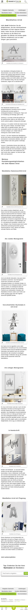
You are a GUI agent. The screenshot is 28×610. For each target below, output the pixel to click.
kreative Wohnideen (20, 12)
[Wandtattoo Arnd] (14, 52)
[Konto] (2, 608)
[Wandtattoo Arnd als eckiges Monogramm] (14, 386)
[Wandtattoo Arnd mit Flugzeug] (14, 517)
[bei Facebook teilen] (15, 561)
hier (2, 224)
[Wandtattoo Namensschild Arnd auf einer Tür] (14, 190)
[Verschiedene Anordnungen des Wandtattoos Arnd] (14, 93)
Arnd (19, 601)
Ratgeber (11, 599)
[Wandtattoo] (13, 1)
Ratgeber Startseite (8, 10)
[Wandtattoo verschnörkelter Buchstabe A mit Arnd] (14, 325)
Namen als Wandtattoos (8, 15)
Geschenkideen (22, 15)
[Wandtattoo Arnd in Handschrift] (14, 449)
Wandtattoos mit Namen (20, 599)
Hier (6, 485)
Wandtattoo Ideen (7, 12)
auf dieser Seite (11, 74)
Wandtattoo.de (4, 599)
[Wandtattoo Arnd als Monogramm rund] (14, 257)
